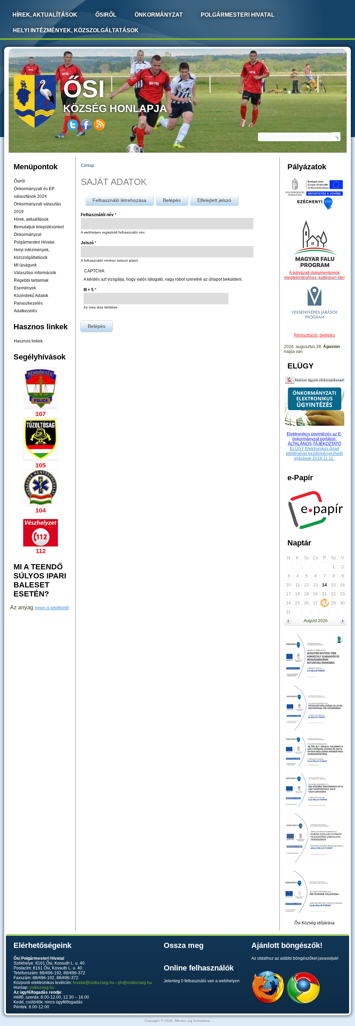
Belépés (175, 200)
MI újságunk (25, 265)
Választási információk (35, 272)
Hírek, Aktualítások (44, 15)
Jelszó (88, 242)
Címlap (87, 165)
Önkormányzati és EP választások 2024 (34, 192)
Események (25, 288)
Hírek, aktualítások (31, 219)
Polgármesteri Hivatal (238, 15)
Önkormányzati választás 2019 (37, 208)
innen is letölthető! (52, 607)
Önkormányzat (159, 15)
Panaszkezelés (28, 303)
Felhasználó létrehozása (119, 200)
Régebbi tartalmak (31, 280)
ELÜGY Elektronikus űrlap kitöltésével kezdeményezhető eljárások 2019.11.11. (314, 453)
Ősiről (105, 15)
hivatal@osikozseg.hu (93, 982)
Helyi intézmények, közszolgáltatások (76, 30)
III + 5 (90, 289)
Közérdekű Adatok (31, 295)
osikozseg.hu (41, 987)
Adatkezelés (25, 310)
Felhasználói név (98, 214)
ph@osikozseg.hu (135, 982)
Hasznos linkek (28, 341)
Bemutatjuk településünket (39, 226)
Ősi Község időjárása (314, 923)
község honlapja (115, 94)
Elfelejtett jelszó (214, 200)
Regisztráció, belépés (314, 335)
